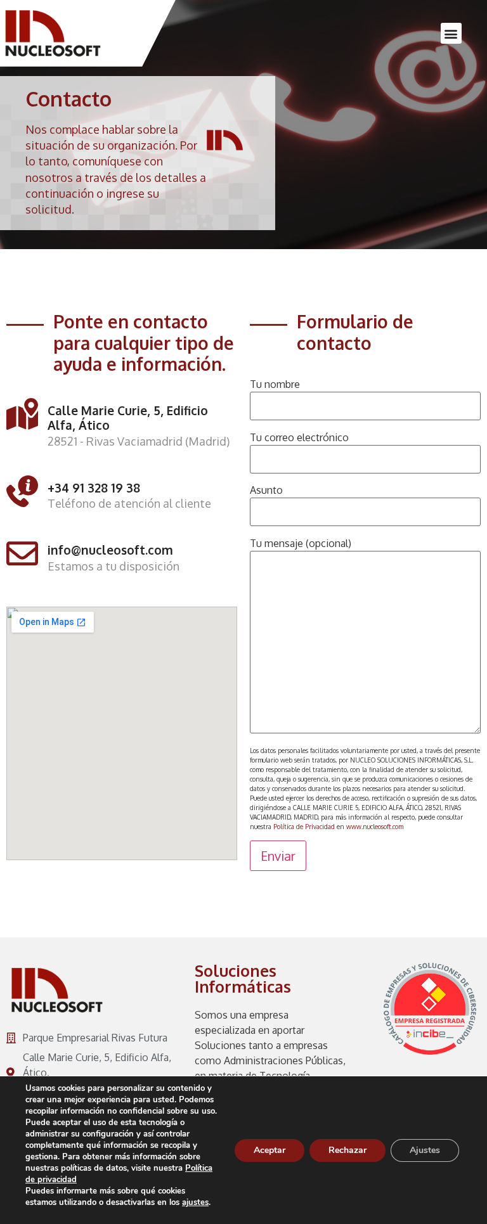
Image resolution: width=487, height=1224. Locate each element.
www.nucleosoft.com (374, 826)
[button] (451, 33)
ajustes (195, 1202)
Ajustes (425, 1150)
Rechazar (347, 1150)
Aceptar (269, 1150)
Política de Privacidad (304, 826)
